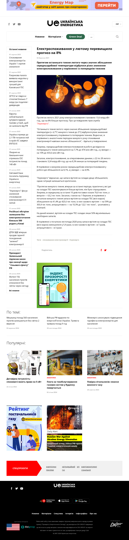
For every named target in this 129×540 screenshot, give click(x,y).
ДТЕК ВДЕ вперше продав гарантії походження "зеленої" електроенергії (18, 238)
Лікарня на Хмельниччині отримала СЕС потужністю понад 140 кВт (18, 158)
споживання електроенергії (55, 240)
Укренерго (74, 240)
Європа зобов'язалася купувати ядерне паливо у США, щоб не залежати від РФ (18, 119)
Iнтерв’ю (69, 513)
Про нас (93, 513)
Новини (39, 36)
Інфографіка (81, 513)
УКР (117, 24)
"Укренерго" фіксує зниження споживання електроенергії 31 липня (18, 196)
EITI (78, 467)
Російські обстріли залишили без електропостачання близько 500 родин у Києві (19, 217)
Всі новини (14, 290)
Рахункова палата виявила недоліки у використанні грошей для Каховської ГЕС (18, 81)
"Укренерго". (43, 123)
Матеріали (54, 36)
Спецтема (58, 513)
